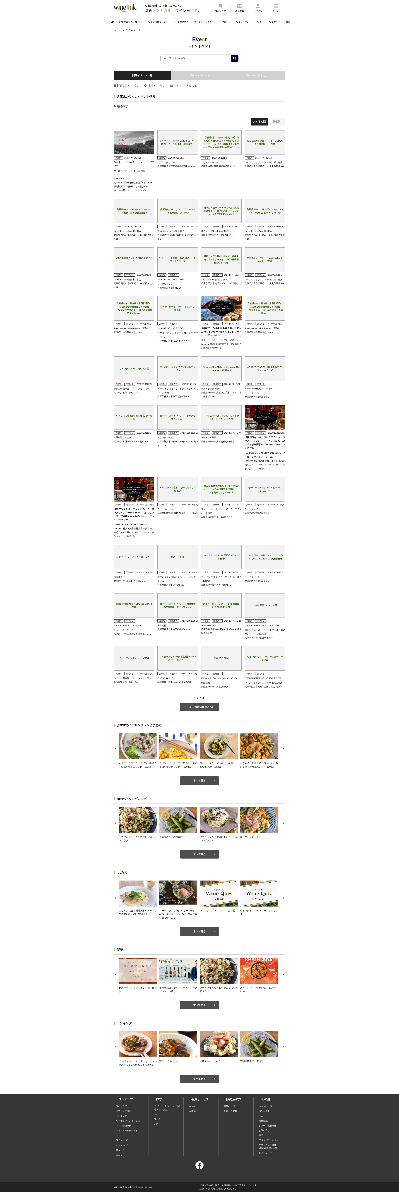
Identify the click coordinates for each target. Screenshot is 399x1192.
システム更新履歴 (267, 1125)
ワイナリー (274, 22)
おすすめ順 (259, 121)
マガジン (226, 22)
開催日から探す (129, 85)
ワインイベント (243, 22)
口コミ (119, 1154)
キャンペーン (122, 1145)
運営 (261, 1135)
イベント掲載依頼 (185, 85)
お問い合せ (264, 1130)
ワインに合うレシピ (158, 22)
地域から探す (156, 85)
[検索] (234, 58)
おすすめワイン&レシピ (131, 22)
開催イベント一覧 (142, 75)
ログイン (193, 1106)
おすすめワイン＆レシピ (128, 1121)
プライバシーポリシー (270, 1140)
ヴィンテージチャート (205, 22)
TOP (111, 22)
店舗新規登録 (230, 1111)
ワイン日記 (121, 1106)
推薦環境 (263, 1121)
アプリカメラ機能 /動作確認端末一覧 (268, 1147)
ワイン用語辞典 (181, 22)
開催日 (276, 121)
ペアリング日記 (123, 1111)
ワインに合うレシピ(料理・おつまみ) (167, 1108)
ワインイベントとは (256, 75)
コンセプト (264, 1111)
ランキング (121, 1116)
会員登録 (193, 1111)
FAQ (261, 1116)
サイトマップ (265, 1153)
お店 (288, 22)
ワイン (260, 22)
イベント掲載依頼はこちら (199, 707)
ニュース (120, 1150)
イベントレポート (199, 75)
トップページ (265, 1106)
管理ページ (229, 1106)
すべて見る (199, 780)
